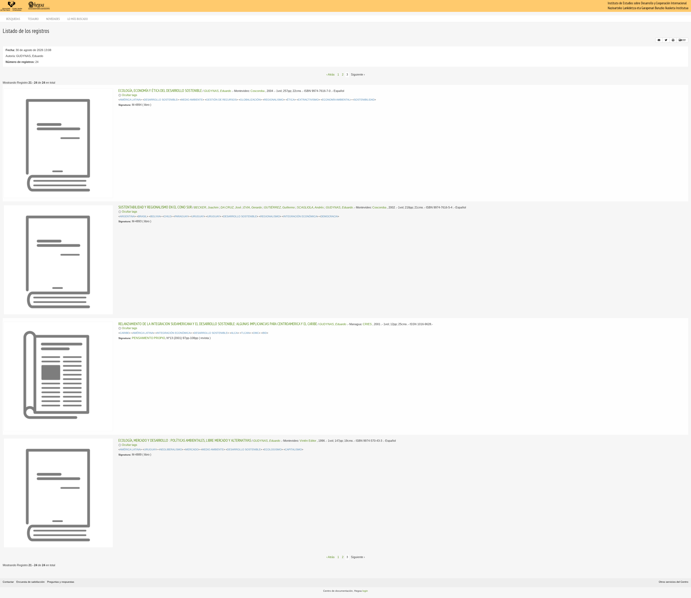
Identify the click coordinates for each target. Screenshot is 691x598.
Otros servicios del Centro (673, 581)
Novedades (53, 19)
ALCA (234, 333)
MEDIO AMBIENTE (192, 99)
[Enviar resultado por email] (659, 40)
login (365, 590)
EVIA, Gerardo (252, 207)
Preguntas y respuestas (60, 581)
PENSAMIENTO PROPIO (148, 338)
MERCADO (192, 449)
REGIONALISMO (273, 99)
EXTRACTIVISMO (308, 99)
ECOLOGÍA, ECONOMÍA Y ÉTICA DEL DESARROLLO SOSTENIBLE (160, 90)
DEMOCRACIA (329, 216)
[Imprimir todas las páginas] (673, 40)
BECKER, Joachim (206, 207)
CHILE (167, 216)
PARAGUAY (181, 216)
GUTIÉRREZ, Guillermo (279, 207)
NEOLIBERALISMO (171, 449)
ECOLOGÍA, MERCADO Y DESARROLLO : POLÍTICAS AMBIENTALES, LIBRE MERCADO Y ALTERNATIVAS (184, 440)
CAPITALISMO (293, 449)
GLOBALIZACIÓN (250, 99)
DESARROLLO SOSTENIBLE (160, 99)
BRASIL (142, 216)
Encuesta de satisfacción (30, 581)
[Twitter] (666, 40)
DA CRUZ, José (231, 207)
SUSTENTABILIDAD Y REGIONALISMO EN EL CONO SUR (155, 207)
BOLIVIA (155, 216)
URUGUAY (198, 216)
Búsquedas (13, 19)
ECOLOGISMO (272, 449)
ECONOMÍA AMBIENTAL (336, 99)
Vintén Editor (308, 440)
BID (265, 333)
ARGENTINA (127, 216)
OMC (256, 333)
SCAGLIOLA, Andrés (310, 207)
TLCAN (245, 333)
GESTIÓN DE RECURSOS (221, 99)
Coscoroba (257, 90)
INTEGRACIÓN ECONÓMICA (300, 216)
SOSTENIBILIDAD (364, 99)
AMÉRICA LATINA (130, 99)
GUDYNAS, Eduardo (217, 90)
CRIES (367, 324)
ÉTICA (290, 99)
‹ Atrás (330, 74)
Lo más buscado (77, 19)
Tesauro (33, 19)
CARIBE (124, 333)
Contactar (8, 581)
